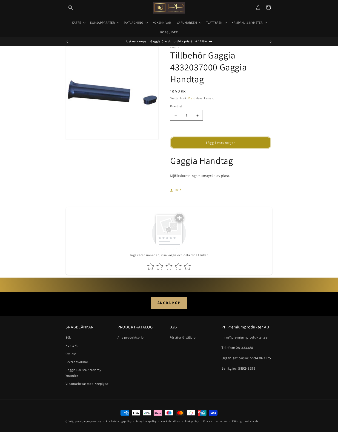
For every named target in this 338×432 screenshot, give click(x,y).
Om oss (71, 354)
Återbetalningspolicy (119, 421)
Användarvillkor (171, 421)
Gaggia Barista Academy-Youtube (84, 373)
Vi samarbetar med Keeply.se (87, 384)
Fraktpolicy (192, 421)
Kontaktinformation (215, 421)
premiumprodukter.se (88, 421)
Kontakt (71, 345)
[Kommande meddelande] (271, 41)
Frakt (191, 98)
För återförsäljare (182, 337)
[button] (71, 8)
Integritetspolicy (146, 421)
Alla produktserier (131, 337)
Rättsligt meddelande (245, 421)
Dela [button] (178, 190)
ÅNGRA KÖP (169, 302)
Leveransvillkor (77, 362)
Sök (68, 337)
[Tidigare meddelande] (67, 41)
